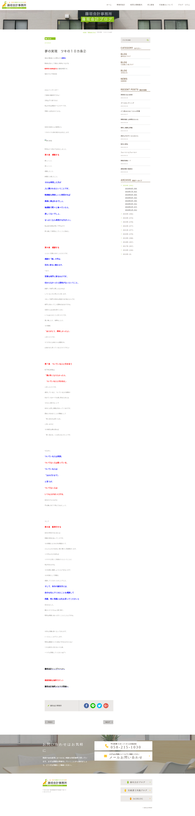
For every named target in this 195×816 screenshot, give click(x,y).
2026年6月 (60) (131, 194)
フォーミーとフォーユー (129, 152)
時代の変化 (124, 144)
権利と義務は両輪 (127, 127)
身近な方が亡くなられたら (130, 136)
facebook (86, 705)
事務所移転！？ (126, 160)
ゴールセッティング (127, 103)
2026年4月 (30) (131, 201)
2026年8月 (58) (131, 188)
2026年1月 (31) (131, 210)
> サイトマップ (47, 791)
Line (92, 705)
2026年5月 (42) (131, 197)
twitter (99, 705)
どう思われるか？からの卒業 (130, 111)
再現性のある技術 (127, 94)
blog (49, 38)
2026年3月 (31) (131, 204)
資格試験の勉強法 (127, 169)
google (105, 705)
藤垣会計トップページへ (55, 669)
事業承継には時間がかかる (130, 119)
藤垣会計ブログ (92, 32)
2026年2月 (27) (131, 207)
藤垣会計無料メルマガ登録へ (56, 686)
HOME (84, 32)
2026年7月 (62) (131, 191)
